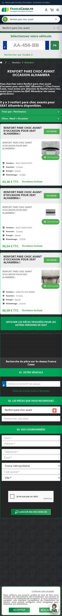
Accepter (19, 610)
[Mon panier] (51, 9)
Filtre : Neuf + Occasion (31, 119)
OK (55, 45)
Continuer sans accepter (43, 591)
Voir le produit (53, 157)
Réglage (46, 610)
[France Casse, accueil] (17, 9)
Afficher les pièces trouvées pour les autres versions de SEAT (31, 323)
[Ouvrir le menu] (57, 9)
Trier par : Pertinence (31, 112)
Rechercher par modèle (17, 54)
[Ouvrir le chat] (54, 609)
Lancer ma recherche (32, 512)
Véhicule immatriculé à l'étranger (31, 390)
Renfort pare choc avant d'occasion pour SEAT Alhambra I (22, 130)
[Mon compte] (46, 9)
